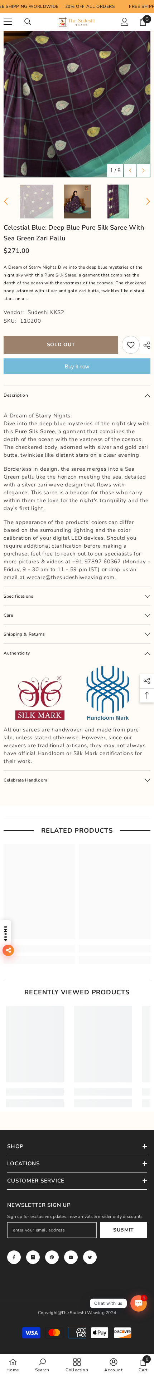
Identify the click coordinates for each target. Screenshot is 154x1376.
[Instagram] (33, 1257)
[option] (77, 104)
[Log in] (125, 22)
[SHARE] (145, 345)
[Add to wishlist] (131, 345)
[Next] (143, 170)
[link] (39, 949)
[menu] (8, 22)
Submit (123, 1229)
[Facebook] (14, 1257)
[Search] (28, 22)
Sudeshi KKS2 (46, 312)
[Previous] (130, 170)
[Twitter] (90, 1257)
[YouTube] (71, 1257)
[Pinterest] (52, 1257)
